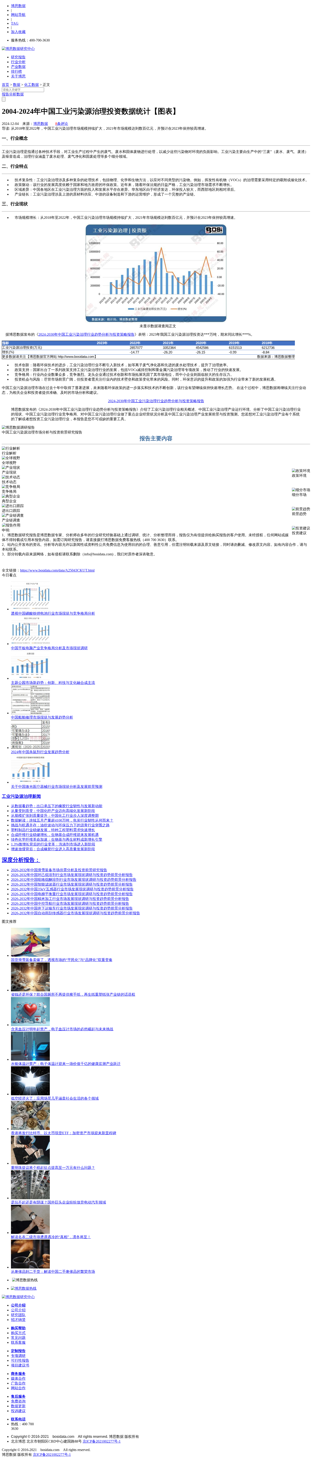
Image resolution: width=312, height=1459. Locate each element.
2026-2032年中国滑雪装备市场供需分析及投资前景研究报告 (59, 870)
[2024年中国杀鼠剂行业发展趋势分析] (30, 748)
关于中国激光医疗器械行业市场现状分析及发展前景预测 (56, 787)
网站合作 (18, 1388)
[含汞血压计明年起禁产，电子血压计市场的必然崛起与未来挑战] (30, 1025)
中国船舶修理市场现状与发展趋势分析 (42, 717)
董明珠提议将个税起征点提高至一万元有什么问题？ (53, 1168)
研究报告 (18, 57)
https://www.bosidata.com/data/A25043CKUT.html (57, 570)
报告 (5, 94)
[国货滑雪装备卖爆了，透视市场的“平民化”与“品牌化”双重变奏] (30, 955)
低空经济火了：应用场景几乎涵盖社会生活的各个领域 (55, 1098)
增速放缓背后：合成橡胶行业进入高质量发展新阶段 (53, 849)
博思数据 (18, 6)
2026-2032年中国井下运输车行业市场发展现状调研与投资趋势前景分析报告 (72, 908)
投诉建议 (18, 1411)
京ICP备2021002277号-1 (102, 1441)
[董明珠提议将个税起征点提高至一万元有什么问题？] (30, 1163)
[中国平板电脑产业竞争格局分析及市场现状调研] (30, 644)
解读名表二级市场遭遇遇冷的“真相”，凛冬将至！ (51, 1237)
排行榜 (16, 71)
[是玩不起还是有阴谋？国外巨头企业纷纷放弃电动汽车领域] (30, 1198)
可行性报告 (20, 1360)
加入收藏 (18, 32)
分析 (12, 94)
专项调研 (18, 1356)
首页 (5, 85)
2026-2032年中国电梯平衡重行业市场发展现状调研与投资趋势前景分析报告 (72, 894)
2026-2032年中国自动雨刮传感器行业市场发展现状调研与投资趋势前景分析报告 (75, 913)
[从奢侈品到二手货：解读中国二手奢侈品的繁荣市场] (30, 1267)
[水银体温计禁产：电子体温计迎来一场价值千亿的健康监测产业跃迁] (30, 1059)
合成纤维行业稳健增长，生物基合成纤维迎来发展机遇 (55, 835)
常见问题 (18, 1338)
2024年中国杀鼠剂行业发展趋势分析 (40, 752)
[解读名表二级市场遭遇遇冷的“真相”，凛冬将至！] (30, 1233)
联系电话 (18, 1419)
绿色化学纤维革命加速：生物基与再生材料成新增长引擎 (56, 839)
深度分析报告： (21, 860)
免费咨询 (18, 1401)
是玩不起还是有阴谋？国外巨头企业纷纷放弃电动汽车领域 (58, 1202)
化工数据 (31, 85)
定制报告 (18, 1351)
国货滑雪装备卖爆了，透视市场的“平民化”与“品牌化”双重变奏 (61, 960)
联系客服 (18, 1342)
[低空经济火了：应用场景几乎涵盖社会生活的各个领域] (30, 1094)
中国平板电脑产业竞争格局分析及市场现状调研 (49, 648)
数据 (16, 85)
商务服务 (18, 1374)
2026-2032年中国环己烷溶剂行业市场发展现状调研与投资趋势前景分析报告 (72, 875)
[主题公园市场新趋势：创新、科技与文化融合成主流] (30, 678)
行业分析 (18, 62)
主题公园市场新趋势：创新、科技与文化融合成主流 (53, 683)
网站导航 (18, 15)
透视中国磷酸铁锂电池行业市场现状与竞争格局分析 (53, 613)
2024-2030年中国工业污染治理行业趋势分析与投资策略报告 (86, 334)
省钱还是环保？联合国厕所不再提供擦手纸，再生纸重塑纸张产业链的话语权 (73, 994)
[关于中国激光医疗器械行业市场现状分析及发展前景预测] (30, 782)
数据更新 (18, 1406)
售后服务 (18, 1396)
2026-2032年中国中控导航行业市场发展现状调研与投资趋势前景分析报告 (70, 903)
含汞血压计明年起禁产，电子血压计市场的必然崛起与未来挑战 (62, 1029)
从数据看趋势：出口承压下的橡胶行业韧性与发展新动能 (56, 806)
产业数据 (18, 67)
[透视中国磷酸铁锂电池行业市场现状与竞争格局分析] (30, 609)
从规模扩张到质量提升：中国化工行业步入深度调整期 (55, 815)
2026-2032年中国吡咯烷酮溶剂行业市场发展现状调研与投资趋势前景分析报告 (73, 880)
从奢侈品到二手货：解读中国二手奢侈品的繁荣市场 (53, 1271)
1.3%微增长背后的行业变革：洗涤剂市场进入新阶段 (53, 844)
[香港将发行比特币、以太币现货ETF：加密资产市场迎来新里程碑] (30, 1129)
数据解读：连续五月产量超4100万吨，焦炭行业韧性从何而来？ (62, 820)
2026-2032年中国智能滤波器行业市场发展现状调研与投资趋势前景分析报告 (72, 884)
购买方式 (18, 1333)
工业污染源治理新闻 (21, 796)
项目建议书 (20, 1365)
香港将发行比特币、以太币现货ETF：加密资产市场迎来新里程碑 (63, 1133)
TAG (15, 23)
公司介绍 (18, 1305)
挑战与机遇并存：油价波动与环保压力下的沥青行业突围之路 (60, 825)
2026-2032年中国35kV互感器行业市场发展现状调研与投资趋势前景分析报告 (72, 889)
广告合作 (18, 1383)
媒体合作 (18, 1378)
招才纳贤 (18, 1320)
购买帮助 (18, 1328)
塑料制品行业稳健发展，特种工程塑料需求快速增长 (53, 830)
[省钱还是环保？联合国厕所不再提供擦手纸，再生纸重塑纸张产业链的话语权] (30, 990)
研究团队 (18, 1315)
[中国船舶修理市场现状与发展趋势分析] (30, 713)
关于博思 (18, 76)
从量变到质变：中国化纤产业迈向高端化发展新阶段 (53, 811)
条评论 (61, 124)
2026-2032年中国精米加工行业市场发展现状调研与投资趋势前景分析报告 (70, 899)
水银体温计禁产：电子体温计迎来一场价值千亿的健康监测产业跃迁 (66, 1064)
